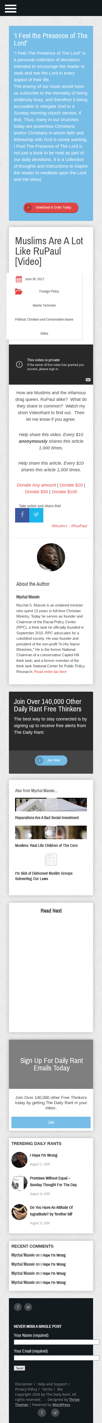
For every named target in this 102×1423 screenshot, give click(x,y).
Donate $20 (71, 485)
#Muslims (59, 526)
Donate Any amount (36, 485)
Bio (60, 1389)
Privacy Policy (26, 1389)
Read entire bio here (50, 672)
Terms (47, 1389)
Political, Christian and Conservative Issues (44, 319)
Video (44, 333)
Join (51, 1122)
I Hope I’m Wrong (43, 1155)
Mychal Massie (28, 596)
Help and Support (52, 1384)
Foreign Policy (49, 291)
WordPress (61, 1404)
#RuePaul (79, 526)
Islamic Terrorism (44, 305)
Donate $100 (64, 491)
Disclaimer (24, 1384)
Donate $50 (36, 491)
